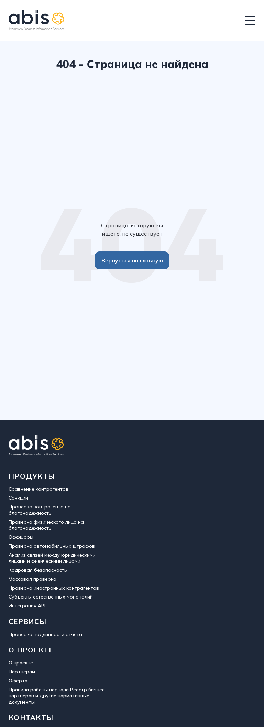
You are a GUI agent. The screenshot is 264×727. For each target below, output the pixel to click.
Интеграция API (27, 606)
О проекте (21, 663)
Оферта (18, 681)
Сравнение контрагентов (38, 489)
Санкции (18, 498)
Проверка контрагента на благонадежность (40, 510)
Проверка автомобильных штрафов (52, 546)
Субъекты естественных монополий (51, 597)
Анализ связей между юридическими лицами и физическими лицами (52, 558)
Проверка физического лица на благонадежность (46, 525)
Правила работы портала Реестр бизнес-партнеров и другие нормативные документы (58, 695)
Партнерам (22, 672)
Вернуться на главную (132, 260)
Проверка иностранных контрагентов (54, 588)
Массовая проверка (32, 579)
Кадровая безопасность (38, 570)
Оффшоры (21, 537)
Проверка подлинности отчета (45, 634)
